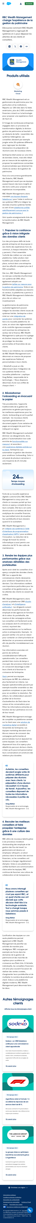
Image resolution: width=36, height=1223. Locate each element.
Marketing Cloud (18, 92)
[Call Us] (30, 1210)
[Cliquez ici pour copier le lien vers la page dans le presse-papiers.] (26, 46)
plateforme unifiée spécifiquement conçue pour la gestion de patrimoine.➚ (16, 210)
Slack (4, 676)
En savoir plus (11, 1066)
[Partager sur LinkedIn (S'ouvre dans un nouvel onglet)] (9, 46)
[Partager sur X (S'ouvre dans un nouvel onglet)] (15, 46)
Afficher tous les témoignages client (18, 1009)
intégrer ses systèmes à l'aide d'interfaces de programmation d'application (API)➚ (15, 531)
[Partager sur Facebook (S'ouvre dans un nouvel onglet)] (21, 46)
